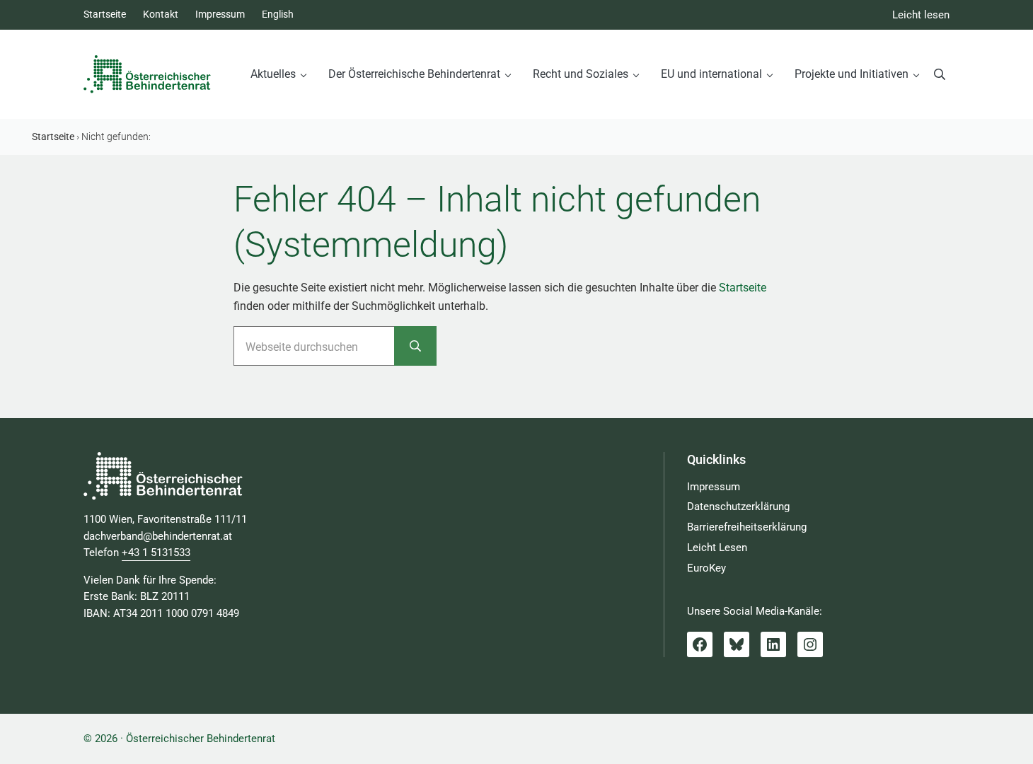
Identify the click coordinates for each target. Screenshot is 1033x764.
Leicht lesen (921, 14)
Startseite (742, 287)
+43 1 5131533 (156, 552)
